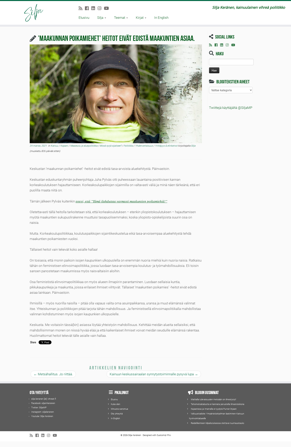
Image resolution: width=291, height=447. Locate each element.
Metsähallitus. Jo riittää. (53, 374)
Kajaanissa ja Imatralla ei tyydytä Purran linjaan (214, 409)
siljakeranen (48, 412)
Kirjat (140, 18)
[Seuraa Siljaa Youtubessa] (107, 8)
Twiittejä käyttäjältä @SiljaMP (230, 108)
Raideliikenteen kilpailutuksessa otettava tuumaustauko (217, 423)
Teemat (120, 18)
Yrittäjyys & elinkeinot (166, 145)
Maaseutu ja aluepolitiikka (84, 145)
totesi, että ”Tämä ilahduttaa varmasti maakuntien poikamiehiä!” (121, 201)
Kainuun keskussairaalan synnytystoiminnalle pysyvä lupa (154, 374)
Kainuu (55, 145)
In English (161, 18)
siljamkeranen (48, 403)
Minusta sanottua (119, 409)
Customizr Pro (164, 435)
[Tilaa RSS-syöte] (82, 8)
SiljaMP (43, 407)
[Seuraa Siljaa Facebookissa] (88, 8)
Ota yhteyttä (117, 413)
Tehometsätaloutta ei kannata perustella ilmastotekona (217, 404)
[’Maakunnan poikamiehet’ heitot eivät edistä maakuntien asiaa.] (116, 93)
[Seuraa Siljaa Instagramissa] (101, 8)
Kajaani (64, 145)
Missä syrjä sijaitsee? (111, 145)
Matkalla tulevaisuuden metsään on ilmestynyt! (213, 399)
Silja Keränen (46, 416)
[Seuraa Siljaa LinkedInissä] (94, 8)
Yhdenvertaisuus (144, 145)
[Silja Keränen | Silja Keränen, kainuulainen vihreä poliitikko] (33, 13)
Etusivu (84, 18)
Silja (100, 18)
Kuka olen (115, 404)
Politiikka (129, 145)
